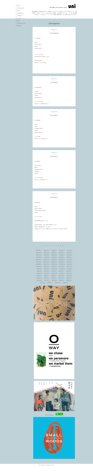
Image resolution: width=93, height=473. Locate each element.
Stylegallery (20, 13)
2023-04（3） (47, 263)
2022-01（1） (62, 268)
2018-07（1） (42, 282)
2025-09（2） (62, 252)
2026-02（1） (70, 250)
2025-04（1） (62, 254)
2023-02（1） (62, 263)
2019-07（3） (61, 277)
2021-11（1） (39, 270)
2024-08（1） (39, 259)
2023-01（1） (70, 263)
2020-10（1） (54, 275)
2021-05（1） (39, 273)
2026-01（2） (39, 252)
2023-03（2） (54, 263)
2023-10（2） (46, 261)
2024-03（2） (62, 259)
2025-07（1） (39, 254)
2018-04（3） (50, 282)
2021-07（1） (61, 270)
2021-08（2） (54, 270)
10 (62, 245)
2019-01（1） (54, 280)
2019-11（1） (46, 277)
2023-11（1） (39, 261)
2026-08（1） (39, 250)
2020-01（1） (39, 277)
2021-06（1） (69, 270)
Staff (18, 20)
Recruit (19, 25)
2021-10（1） (46, 270)
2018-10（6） (69, 280)
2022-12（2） (39, 266)
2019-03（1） (39, 280)
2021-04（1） (47, 273)
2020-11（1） (46, 275)
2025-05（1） (54, 254)
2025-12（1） (46, 252)
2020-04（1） (69, 275)
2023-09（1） (54, 261)
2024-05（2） (54, 259)
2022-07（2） (69, 266)
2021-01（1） (69, 273)
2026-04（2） (62, 250)
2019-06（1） (69, 277)
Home (18, 5)
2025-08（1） (69, 252)
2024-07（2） (46, 259)
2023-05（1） (39, 263)
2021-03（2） (54, 273)
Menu (18, 10)
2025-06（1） (46, 254)
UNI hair (43, 465)
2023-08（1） (62, 261)
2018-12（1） (61, 280)
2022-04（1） (39, 268)
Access (19, 18)
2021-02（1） (62, 273)
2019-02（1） (47, 280)
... (64, 245)
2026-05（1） (54, 250)
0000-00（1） (66, 282)
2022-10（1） (46, 266)
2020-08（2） (62, 275)
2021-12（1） (69, 268)
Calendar (19, 15)
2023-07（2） (69, 261)
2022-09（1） (54, 266)
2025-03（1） (69, 254)
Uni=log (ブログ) (21, 23)
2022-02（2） (55, 268)
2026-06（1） (46, 250)
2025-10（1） (54, 252)
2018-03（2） (58, 282)
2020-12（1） (39, 275)
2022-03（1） (47, 268)
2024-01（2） (70, 259)
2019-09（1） (54, 277)
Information (20, 8)
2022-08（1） (62, 266)
